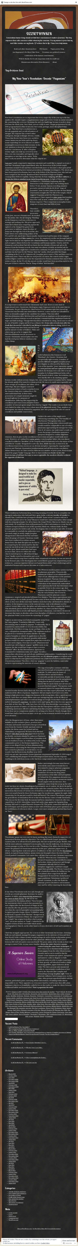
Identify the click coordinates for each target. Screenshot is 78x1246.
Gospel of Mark (66, 1000)
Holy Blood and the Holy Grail (22, 734)
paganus (10, 1010)
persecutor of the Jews (33, 1010)
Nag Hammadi (11, 1008)
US (63, 1014)
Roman (54, 1012)
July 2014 (11, 1163)
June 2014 (11, 1165)
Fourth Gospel (11, 1000)
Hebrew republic (27, 1002)
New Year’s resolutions (38, 1008)
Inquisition (60, 1002)
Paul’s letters (17, 1010)
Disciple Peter (62, 998)
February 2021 (13, 1085)
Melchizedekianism (36, 1006)
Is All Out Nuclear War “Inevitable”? (19, 1027)
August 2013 (12, 1183)
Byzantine (33, 996)
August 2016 (12, 1117)
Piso (69, 1010)
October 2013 (13, 1179)
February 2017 (13, 1107)
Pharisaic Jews (59, 1010)
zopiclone (24, 702)
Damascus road (27, 998)
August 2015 (12, 1139)
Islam (7, 1004)
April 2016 (12, 1125)
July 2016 (11, 1119)
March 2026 (12, 1074)
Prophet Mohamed (25, 1012)
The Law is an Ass (31, 1062)
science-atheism (13, 1014)
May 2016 (11, 1123)
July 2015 (11, 1141)
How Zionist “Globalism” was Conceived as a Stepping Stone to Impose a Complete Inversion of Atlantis (40, 1032)
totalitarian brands (56, 1014)
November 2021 (13, 1081)
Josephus (29, 1004)
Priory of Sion (15, 1012)
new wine (28, 1008)
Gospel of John (57, 1000)
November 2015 (13, 1134)
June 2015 (11, 1143)
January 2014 (12, 1174)
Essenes (69, 998)
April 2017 (12, 1105)
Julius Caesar (40, 1004)
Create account (13, 1212)
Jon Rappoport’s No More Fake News (26, 52)
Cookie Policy (45, 1243)
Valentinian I (68, 1014)
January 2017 (12, 1108)
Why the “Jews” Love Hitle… (34, 1047)
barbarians (20, 996)
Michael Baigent (56, 1006)
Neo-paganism (20, 1008)
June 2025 (12, 1077)
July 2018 (11, 1097)
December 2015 (13, 1132)
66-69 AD (69, 992)
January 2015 (12, 1152)
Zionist (42, 1016)
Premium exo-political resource (53, 52)
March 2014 (12, 1170)
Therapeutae (42, 1014)
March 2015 (12, 1148)
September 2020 (14, 1087)
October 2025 (13, 1076)
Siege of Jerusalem (24, 1014)
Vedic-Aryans (29, 1016)
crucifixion (19, 998)
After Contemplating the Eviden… (36, 1057)
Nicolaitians (67, 851)
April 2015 (12, 1147)
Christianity (40, 996)
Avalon (8, 996)
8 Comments (49, 1016)
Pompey (8, 1012)
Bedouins (26, 996)
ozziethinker (39, 33)
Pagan (64, 1008)
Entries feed (12, 1216)
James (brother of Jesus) (16, 1004)
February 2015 (13, 1150)
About (55, 62)
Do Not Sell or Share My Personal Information (47, 1228)
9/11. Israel (15, 994)
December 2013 (13, 1176)
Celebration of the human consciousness (39, 55)
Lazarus (20, 1006)
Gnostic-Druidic (40, 1000)
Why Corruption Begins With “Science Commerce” (24, 1029)
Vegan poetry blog (57, 49)
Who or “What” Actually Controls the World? (22, 1030)
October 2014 (13, 1158)
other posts (57, 197)
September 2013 (13, 1181)
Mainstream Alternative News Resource (35, 62)
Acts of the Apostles (24, 994)
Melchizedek (26, 1006)
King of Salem (60, 1004)
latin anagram (12, 1006)
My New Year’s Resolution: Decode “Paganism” (39, 78)
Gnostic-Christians (29, 1000)
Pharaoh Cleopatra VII (47, 1010)
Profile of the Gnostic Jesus (31, 992)
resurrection (34, 1012)
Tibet (47, 1014)
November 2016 (13, 1112)
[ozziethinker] (39, 20)
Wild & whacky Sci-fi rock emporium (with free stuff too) (39, 59)
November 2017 (13, 1101)
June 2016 (11, 1121)
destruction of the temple (50, 998)
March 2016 (12, 1127)
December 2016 (13, 1110)
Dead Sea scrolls (38, 998)
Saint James (68, 1012)
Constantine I (48, 996)
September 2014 (13, 1159)
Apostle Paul (52, 994)
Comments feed (13, 1218)
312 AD (63, 992)
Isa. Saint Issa (68, 1002)
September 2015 (13, 1137)
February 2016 (13, 1128)
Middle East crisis (67, 1006)
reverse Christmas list (45, 1012)
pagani (69, 1008)
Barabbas (13, 996)
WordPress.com (13, 1220)
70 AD (9, 994)
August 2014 (12, 1161)
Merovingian (47, 1006)
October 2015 (13, 1136)
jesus (25, 1004)
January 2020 (12, 1090)
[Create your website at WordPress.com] (39, 2)
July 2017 (11, 1103)
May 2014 (11, 1167)
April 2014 (12, 1169)
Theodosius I (34, 1014)
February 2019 (13, 1094)
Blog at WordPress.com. (24, 1228)
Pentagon (24, 1010)
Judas (34, 1004)
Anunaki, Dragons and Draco (17, 1191)
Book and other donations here (25, 49)
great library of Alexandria (13, 1002)
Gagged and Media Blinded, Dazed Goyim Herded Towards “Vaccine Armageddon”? (34, 1034)
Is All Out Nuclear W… (17, 1042)
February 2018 (13, 1099)
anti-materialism (43, 994)
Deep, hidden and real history (17, 1193)
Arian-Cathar (60, 994)
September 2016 (13, 1116)
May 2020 (12, 1088)
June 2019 (11, 1092)
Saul (6, 1014)
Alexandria (33, 994)
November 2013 (13, 1178)
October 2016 (13, 1114)
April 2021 (12, 1083)
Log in (10, 1214)
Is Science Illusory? (31, 1052)
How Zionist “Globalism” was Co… (36, 1042)
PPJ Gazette (44, 49)
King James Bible (50, 1004)
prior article (35, 439)
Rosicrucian (60, 1012)
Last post (8, 163)
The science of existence (16, 1202)
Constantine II (57, 996)
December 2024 (13, 1079)
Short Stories (12, 1200)
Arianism (67, 994)
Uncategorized (13, 1204)
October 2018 (13, 1096)
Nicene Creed (50, 1008)
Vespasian (36, 1016)
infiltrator (54, 1002)
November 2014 (13, 1156)
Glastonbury (19, 1000)
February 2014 (13, 1172)
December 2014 (13, 1154)
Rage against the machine (47, 992)
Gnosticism (49, 1000)
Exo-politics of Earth (15, 1195)
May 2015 (11, 1145)
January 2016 (12, 1130)
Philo (65, 1010)
